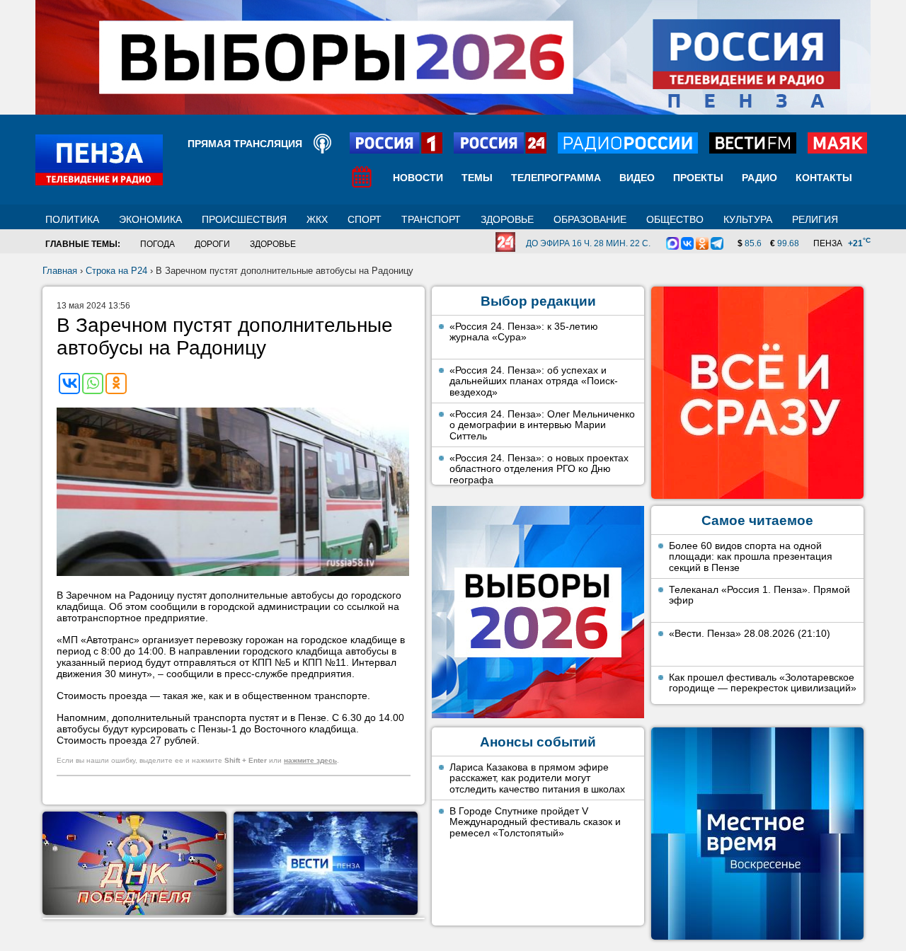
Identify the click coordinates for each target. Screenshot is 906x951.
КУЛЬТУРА (747, 219)
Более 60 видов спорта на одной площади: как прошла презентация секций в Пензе (750, 556)
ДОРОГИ (212, 244)
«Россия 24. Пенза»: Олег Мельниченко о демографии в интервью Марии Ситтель (542, 425)
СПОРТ (365, 219)
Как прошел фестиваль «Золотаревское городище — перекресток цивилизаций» (762, 682)
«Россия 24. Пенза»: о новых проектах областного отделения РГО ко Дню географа (539, 469)
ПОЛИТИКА (72, 219)
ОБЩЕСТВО (675, 219)
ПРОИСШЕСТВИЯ (244, 219)
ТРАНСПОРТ (431, 219)
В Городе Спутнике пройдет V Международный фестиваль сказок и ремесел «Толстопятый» (535, 822)
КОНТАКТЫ (824, 177)
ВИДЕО (637, 177)
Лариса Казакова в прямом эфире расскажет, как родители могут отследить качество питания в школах (537, 778)
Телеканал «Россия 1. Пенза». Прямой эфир (759, 595)
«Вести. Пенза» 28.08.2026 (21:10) (749, 633)
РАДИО (759, 177)
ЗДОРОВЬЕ (507, 219)
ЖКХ (317, 219)
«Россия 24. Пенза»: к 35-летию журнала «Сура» (523, 331)
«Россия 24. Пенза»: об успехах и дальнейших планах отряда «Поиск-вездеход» (533, 381)
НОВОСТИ (418, 177)
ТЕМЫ (477, 177)
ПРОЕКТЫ (698, 177)
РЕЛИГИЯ (815, 219)
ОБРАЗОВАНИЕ (590, 219)
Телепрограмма (556, 177)
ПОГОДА (157, 244)
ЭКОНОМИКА (150, 219)
